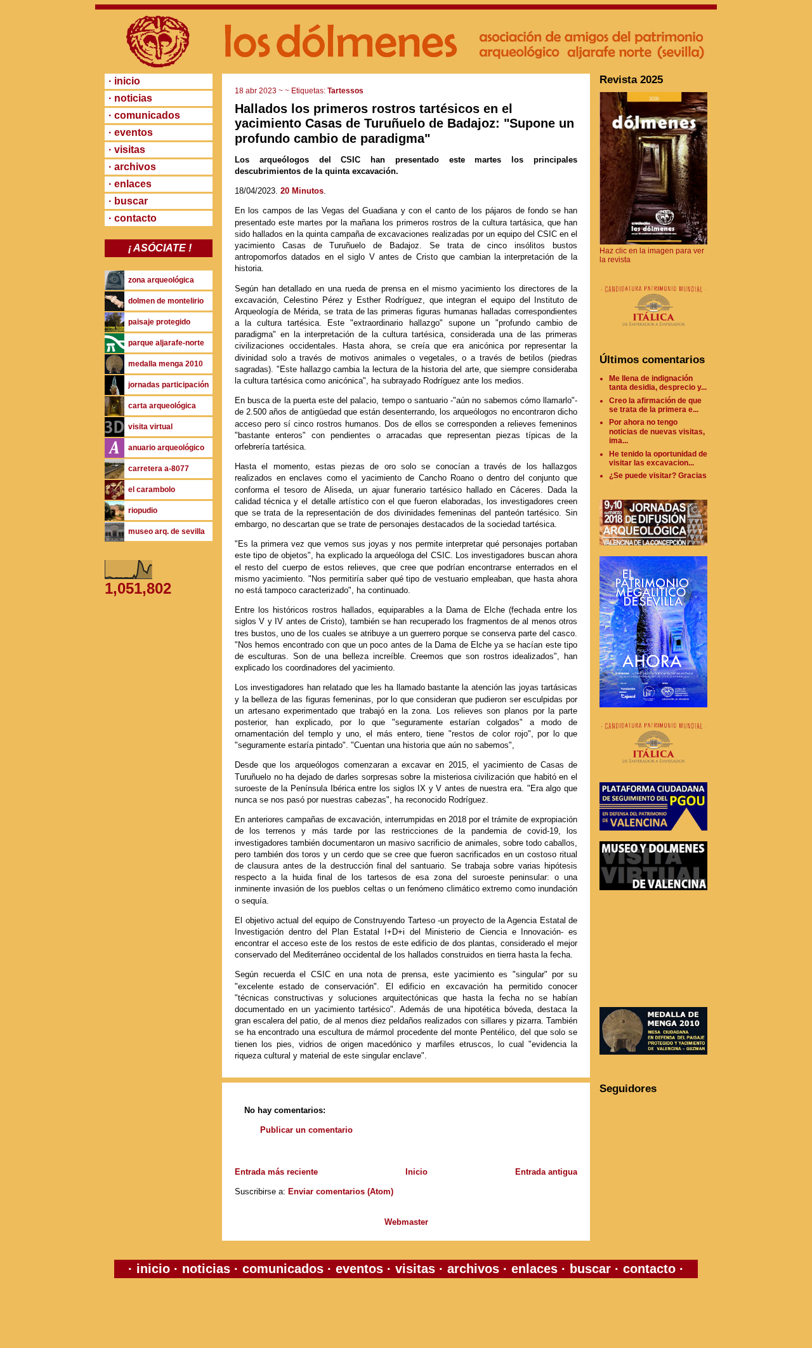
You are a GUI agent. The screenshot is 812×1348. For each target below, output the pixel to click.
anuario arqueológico (166, 447)
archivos (473, 1269)
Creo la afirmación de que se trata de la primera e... (655, 405)
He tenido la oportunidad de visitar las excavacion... (658, 458)
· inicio (124, 81)
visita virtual (150, 426)
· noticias (130, 98)
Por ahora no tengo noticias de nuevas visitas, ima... (657, 431)
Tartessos (345, 90)
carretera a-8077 (158, 468)
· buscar (128, 201)
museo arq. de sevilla (166, 531)
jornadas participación (168, 384)
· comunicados (144, 115)
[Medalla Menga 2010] (653, 1052)
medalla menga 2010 (165, 363)
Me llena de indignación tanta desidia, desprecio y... (658, 383)
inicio (153, 1269)
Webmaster (406, 1222)
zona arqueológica (161, 280)
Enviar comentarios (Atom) (340, 1191)
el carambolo (151, 489)
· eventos (130, 132)
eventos (359, 1269)
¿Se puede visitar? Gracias (658, 475)
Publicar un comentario (306, 1130)
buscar (590, 1269)
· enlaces (130, 183)
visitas (415, 1269)
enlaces (533, 1269)
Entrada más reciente (276, 1172)
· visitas (126, 149)
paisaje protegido (159, 321)
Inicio (416, 1172)
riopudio (142, 510)
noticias (206, 1269)
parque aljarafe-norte (166, 342)
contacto (647, 1269)
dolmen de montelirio (166, 301)
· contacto (132, 218)
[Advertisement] (656, 948)
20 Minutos (302, 191)
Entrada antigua (546, 1172)
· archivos (132, 166)
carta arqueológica (162, 405)
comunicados (283, 1269)
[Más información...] (653, 332)
